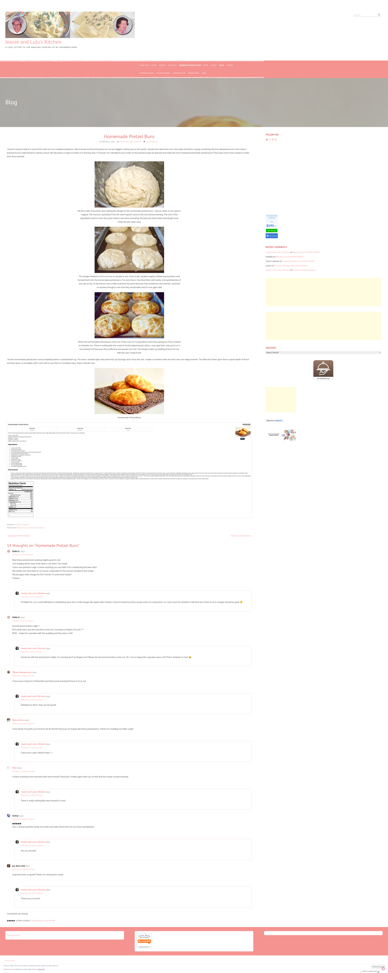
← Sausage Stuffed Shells (17, 536)
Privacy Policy (13, 935)
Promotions (193, 73)
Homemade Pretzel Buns (190, 65)
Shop (204, 73)
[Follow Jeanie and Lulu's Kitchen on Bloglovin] (274, 421)
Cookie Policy (41, 969)
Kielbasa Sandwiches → (242, 536)
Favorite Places (147, 73)
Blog (221, 65)
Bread (19, 528)
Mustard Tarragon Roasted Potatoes (291, 265)
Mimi (14, 768)
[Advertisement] (323, 292)
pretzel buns (32, 528)
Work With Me (179, 73)
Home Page (144, 65)
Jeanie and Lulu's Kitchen (33, 41)
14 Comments (152, 142)
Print (242, 438)
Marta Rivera (18, 720)
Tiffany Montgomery (22, 672)
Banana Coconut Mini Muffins (306, 252)
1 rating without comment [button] (42, 920)
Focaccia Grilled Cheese (304, 270)
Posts (154, 65)
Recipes (162, 65)
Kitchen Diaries (163, 73)
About (214, 65)
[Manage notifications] (383, 968)
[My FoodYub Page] (323, 379)
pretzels (41, 528)
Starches (172, 65)
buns (24, 528)
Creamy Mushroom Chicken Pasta (298, 261)
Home (205, 65)
